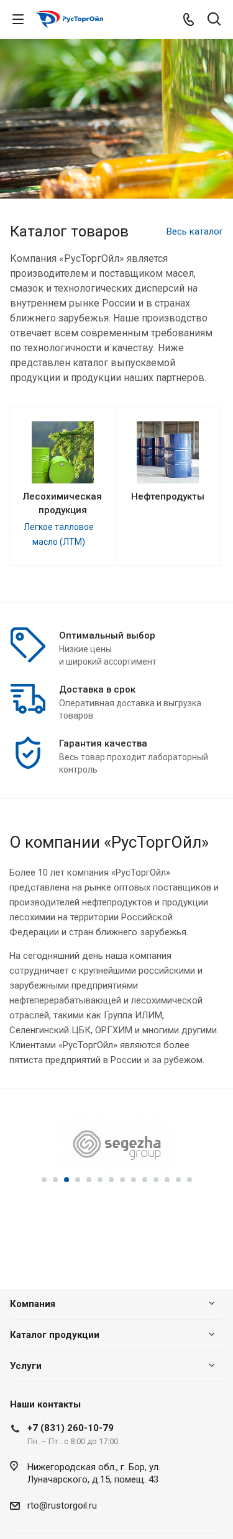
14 (189, 1179)
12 (167, 1179)
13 (178, 1179)
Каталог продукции (54, 1334)
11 (155, 1179)
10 (144, 1179)
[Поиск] (214, 20)
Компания (32, 1303)
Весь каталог (195, 231)
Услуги (26, 1365)
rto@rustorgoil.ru (62, 1505)
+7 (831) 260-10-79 (70, 1428)
